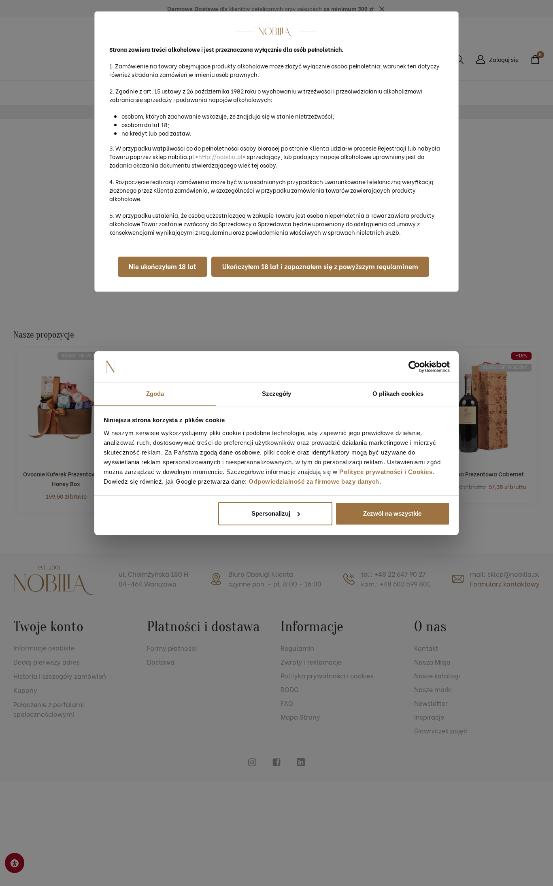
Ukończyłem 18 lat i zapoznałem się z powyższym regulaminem (320, 266)
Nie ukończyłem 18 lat (162, 266)
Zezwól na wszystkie (392, 513)
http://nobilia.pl (220, 156)
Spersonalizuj (270, 513)
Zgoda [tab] (155, 393)
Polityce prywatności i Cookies (385, 471)
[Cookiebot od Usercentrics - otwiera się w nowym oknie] (414, 367)
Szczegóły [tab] (276, 393)
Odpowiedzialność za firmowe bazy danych (314, 481)
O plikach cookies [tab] (397, 393)
